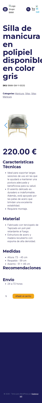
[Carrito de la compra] (33, 9)
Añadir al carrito (23, 296)
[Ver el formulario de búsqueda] (28, 9)
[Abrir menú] (5, 9)
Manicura (19, 93)
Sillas (27, 93)
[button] (26, 125)
